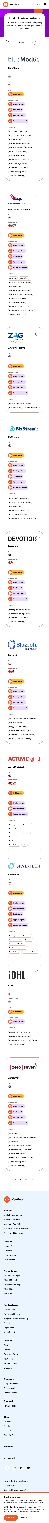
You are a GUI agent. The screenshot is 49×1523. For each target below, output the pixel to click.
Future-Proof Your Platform (16, 1229)
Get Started (9, 1458)
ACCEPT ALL (11, 1518)
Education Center (11, 1388)
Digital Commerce (12, 1289)
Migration (8, 1251)
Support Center (11, 1384)
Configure (23, 1518)
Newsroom (8, 1359)
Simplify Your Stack (12, 1220)
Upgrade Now (10, 1255)
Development (9, 1309)
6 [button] (26, 1179)
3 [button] (18, 1179)
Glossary (8, 1368)
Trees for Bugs (10, 1435)
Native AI (8, 1294)
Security (7, 1323)
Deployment (9, 1328)
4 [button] (20, 1179)
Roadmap (8, 1446)
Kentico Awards (10, 1363)
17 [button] (36, 1179)
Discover (8, 1341)
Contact (7, 1431)
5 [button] (23, 1179)
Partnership (9, 1401)
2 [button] (15, 1179)
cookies (18, 1500)
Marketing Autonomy (13, 1215)
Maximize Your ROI (12, 1224)
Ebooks (7, 1350)
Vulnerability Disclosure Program (16, 1481)
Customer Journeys (12, 1285)
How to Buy (9, 1246)
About (7, 1417)
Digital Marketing (11, 1280)
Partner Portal (10, 1406)
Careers (7, 1422)
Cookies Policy (9, 1485)
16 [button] (32, 1179)
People (7, 1426)
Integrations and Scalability (16, 1319)
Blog (6, 1345)
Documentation (11, 1260)
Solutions (8, 1210)
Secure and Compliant (14, 1233)
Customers (9, 1379)
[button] (10, 1179)
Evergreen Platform (12, 1314)
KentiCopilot (9, 1332)
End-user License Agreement (15, 1490)
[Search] (38, 4)
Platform (8, 1242)
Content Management (13, 1276)
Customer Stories (11, 1354)
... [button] (29, 1179)
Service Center (10, 1393)
